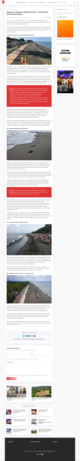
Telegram (29, 336)
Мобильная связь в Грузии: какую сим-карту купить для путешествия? (19, 411)
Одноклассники (32, 336)
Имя (7, 353)
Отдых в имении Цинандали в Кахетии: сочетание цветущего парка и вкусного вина (45, 430)
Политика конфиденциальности (40, 375)
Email (31, 353)
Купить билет (11, 441)
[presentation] (71, 82)
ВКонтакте (26, 336)
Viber (34, 336)
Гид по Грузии (8, 2)
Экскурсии (55, 441)
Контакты (34, 451)
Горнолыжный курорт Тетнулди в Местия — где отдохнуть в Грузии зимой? (20, 430)
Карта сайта (39, 451)
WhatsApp (24, 336)
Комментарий (10, 362)
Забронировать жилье (35, 441)
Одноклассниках (40, 339)
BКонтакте (37, 454)
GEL (65, 39)
